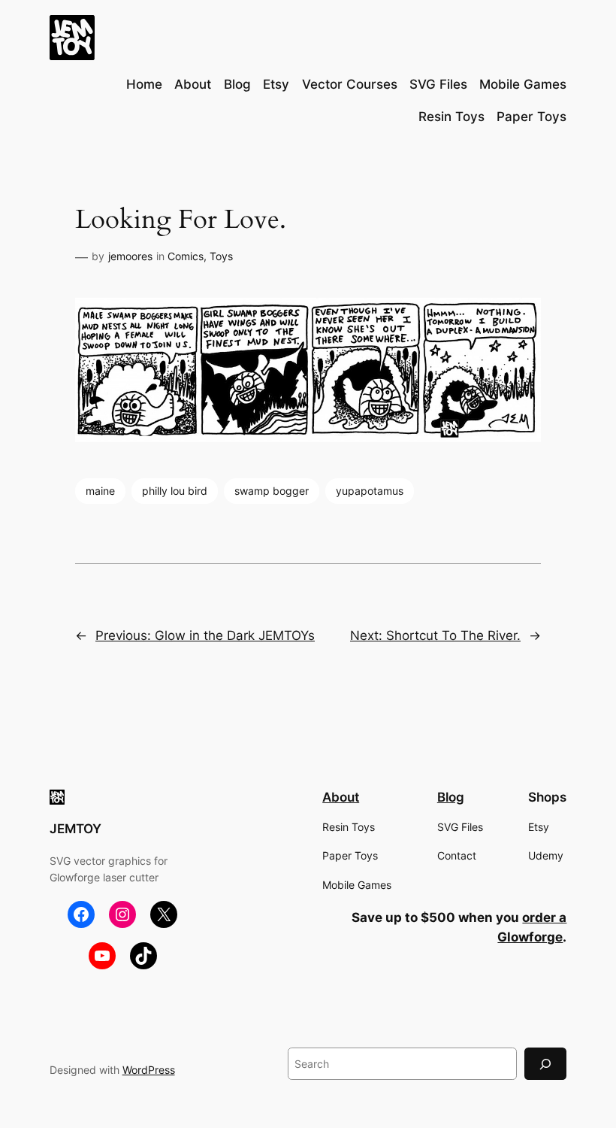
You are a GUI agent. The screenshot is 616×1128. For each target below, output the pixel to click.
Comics (186, 256)
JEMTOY (75, 828)
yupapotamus (369, 490)
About (340, 797)
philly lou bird (174, 490)
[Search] (545, 1064)
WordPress (148, 1069)
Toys (221, 256)
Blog (450, 797)
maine (100, 490)
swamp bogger (271, 490)
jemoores (130, 256)
